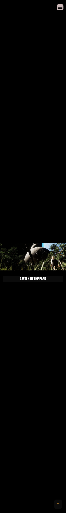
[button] (58, 504)
